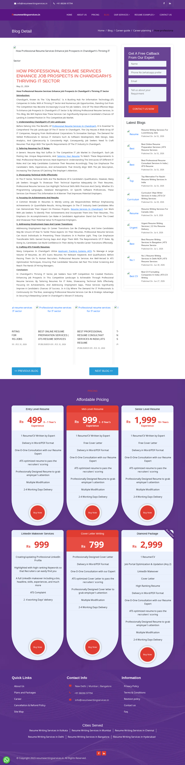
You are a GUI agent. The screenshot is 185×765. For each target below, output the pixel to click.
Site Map (19, 711)
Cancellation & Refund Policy (29, 705)
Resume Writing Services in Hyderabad (134, 736)
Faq (126, 711)
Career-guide (123, 30)
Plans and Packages (25, 692)
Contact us (130, 705)
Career (18, 699)
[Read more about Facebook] (164, 3)
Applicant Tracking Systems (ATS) (75, 251)
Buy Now (37, 512)
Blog (106, 15)
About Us (82, 15)
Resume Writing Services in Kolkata (48, 730)
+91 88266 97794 (64, 3)
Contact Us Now (143, 109)
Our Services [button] (121, 15)
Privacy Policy (131, 686)
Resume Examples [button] (144, 15)
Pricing (95, 15)
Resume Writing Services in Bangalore (88, 736)
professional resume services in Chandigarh (74, 126)
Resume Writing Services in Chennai (134, 730)
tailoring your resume (68, 156)
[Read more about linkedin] (170, 3)
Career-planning (142, 30)
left (26, 371)
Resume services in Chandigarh (87, 209)
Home (69, 15)
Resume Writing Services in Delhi (46, 736)
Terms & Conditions (135, 692)
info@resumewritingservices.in (32, 3)
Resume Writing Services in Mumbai (91, 730)
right (104, 371)
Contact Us (166, 15)
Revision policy (132, 699)
